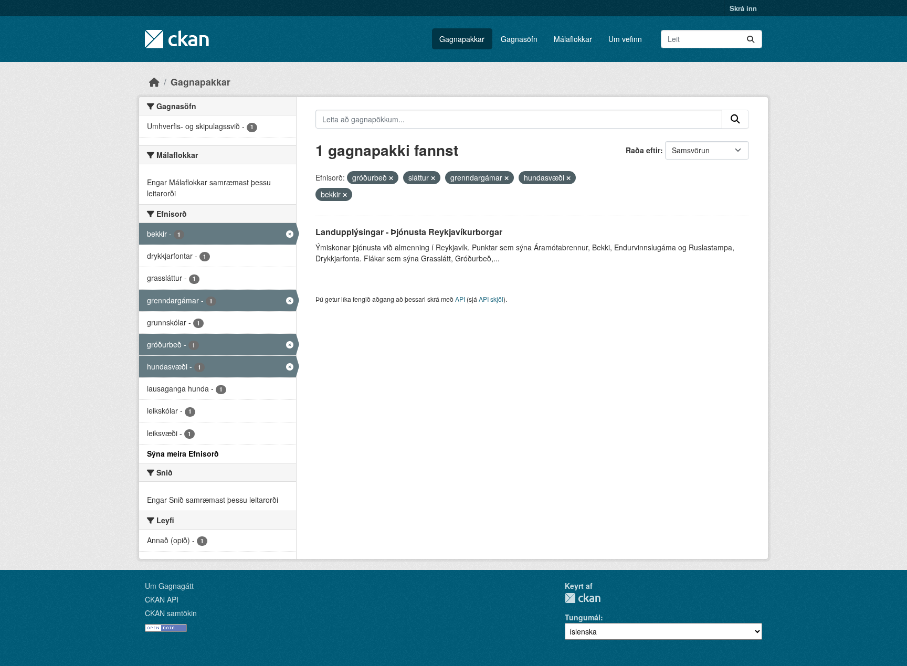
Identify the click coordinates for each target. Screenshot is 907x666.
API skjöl (491, 298)
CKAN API (161, 599)
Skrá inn (743, 8)
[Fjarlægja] (391, 178)
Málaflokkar (573, 39)
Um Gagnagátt (169, 585)
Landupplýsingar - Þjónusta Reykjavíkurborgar (408, 232)
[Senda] (750, 39)
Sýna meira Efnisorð (183, 453)
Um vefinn (625, 39)
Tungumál (582, 617)
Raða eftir (643, 150)
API (460, 298)
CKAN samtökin (171, 613)
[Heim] (154, 81)
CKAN (582, 598)
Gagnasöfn (519, 39)
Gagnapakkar (461, 39)
